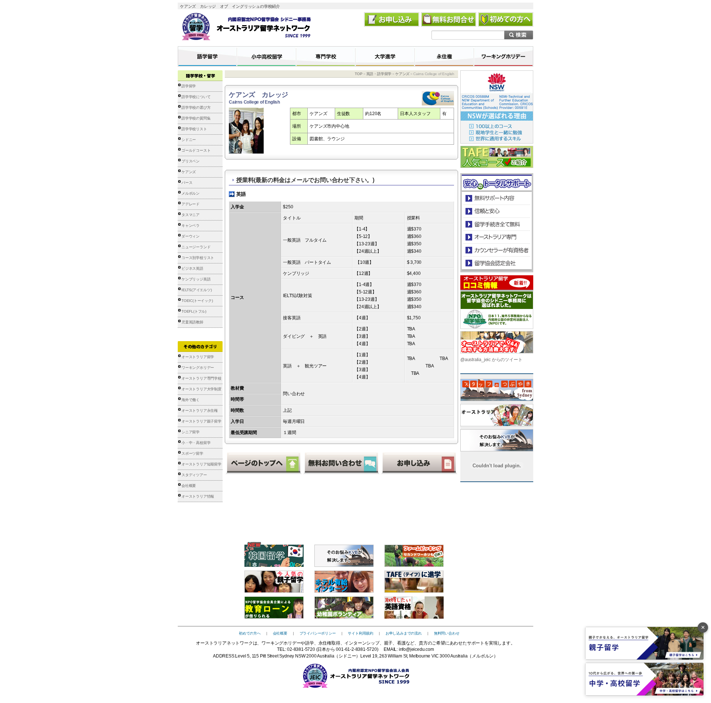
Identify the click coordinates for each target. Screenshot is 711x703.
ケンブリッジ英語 (195, 279)
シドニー (188, 140)
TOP (358, 74)
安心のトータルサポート (496, 198)
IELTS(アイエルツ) (196, 290)
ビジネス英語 (192, 268)
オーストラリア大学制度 (201, 389)
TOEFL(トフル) (193, 311)
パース (186, 183)
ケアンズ (188, 172)
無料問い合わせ (447, 633)
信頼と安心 (496, 211)
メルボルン (190, 193)
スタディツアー (194, 475)
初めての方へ (250, 633)
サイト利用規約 (360, 633)
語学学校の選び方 (195, 107)
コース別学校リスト (197, 258)
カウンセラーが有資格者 (496, 249)
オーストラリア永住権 (199, 410)
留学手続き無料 (496, 224)
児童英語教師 (192, 322)
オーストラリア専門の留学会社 (496, 237)
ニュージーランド (195, 247)
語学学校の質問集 (195, 118)
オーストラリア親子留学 (201, 421)
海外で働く (190, 400)
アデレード (190, 204)
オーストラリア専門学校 (201, 378)
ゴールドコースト (195, 150)
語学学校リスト (194, 129)
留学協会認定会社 (496, 262)
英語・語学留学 (379, 74)
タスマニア (190, 215)
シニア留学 (190, 432)
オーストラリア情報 (197, 496)
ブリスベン (190, 161)
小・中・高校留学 (195, 443)
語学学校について (195, 97)
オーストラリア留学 (197, 357)
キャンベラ (190, 225)
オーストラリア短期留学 (201, 464)
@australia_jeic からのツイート (491, 359)
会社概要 (188, 486)
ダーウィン (190, 236)
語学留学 (188, 86)
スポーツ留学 (192, 453)
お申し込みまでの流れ (403, 633)
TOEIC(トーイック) (197, 301)
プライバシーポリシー (318, 633)
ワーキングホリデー (197, 368)
